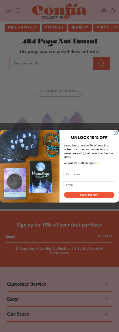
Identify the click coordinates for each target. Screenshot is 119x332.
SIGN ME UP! (89, 194)
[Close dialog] (116, 133)
